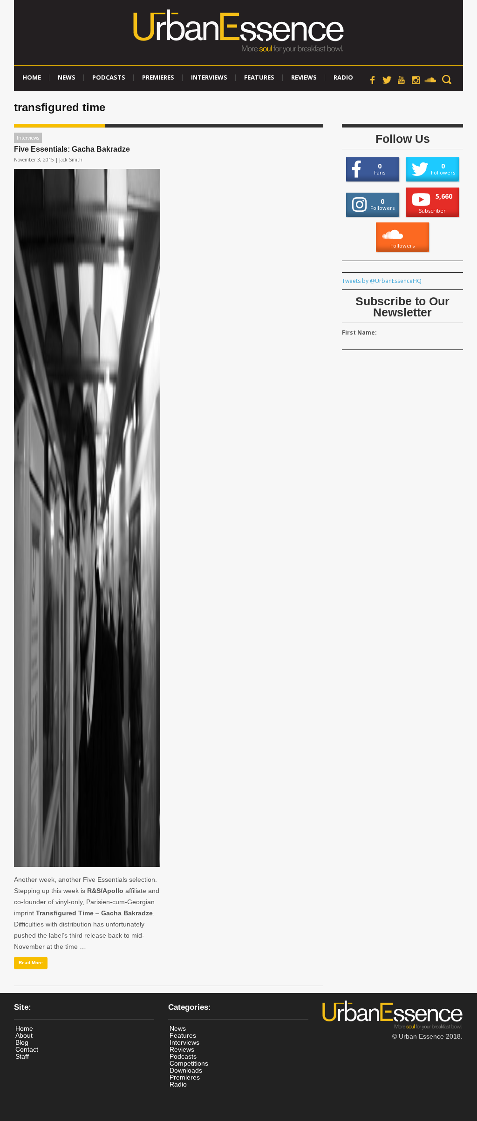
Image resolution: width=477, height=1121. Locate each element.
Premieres (158, 77)
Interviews (209, 77)
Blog (21, 1042)
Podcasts (108, 77)
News (66, 77)
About (24, 1035)
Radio (343, 77)
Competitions (189, 1063)
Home (31, 77)
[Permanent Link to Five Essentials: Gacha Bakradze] (87, 518)
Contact (26, 1049)
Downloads (186, 1070)
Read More (31, 962)
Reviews (304, 77)
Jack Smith (70, 159)
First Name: (359, 332)
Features (259, 77)
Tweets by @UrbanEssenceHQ (382, 281)
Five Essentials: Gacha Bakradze (72, 149)
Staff (22, 1056)
